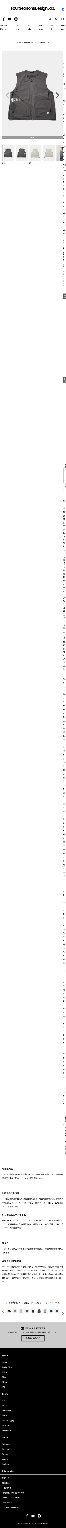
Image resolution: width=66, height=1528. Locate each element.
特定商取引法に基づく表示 (13, 1492)
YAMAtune (6, 1430)
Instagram (6, 1444)
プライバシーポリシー (11, 1497)
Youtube (5, 1464)
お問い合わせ (7, 1502)
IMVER (4, 1405)
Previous (7, 95)
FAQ (4, 1386)
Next (57, 95)
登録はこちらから (33, 1338)
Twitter (5, 1454)
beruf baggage (8, 1420)
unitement (28, 42)
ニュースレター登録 (10, 1507)
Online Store (7, 1367)
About (4, 1382)
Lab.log (5, 1372)
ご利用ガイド (7, 1487)
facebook (6, 1449)
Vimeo (5, 1459)
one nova (6, 1425)
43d (4, 1400)
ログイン (6, 1477)
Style (4, 1377)
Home (4, 1362)
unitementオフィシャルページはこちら (64, 209)
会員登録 (6, 1482)
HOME (19, 42)
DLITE (4, 1415)
